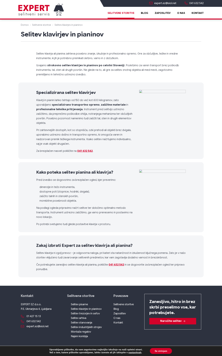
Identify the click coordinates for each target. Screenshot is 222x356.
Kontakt (198, 13)
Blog (144, 13)
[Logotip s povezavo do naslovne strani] (41, 10)
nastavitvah (134, 352)
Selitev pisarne (79, 304)
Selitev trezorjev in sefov (85, 313)
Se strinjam (161, 351)
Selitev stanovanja (81, 322)
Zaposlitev (163, 13)
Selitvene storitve (121, 13)
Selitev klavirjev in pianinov (86, 309)
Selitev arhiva (78, 318)
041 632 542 (85, 151)
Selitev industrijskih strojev (86, 327)
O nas (181, 13)
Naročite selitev (171, 321)
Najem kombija (79, 336)
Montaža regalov (81, 331)
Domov (25, 24)
